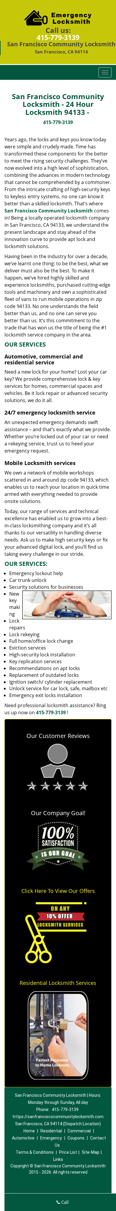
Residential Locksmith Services (58, 982)
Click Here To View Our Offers (58, 890)
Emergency (51, 1138)
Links (58, 1159)
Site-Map (90, 1152)
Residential (51, 1131)
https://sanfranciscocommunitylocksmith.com (58, 1116)
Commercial (79, 1131)
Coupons (76, 1138)
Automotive (23, 1138)
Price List (68, 1152)
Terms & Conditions (35, 1152)
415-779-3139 (58, 37)
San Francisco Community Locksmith (48, 210)
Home (29, 1131)
